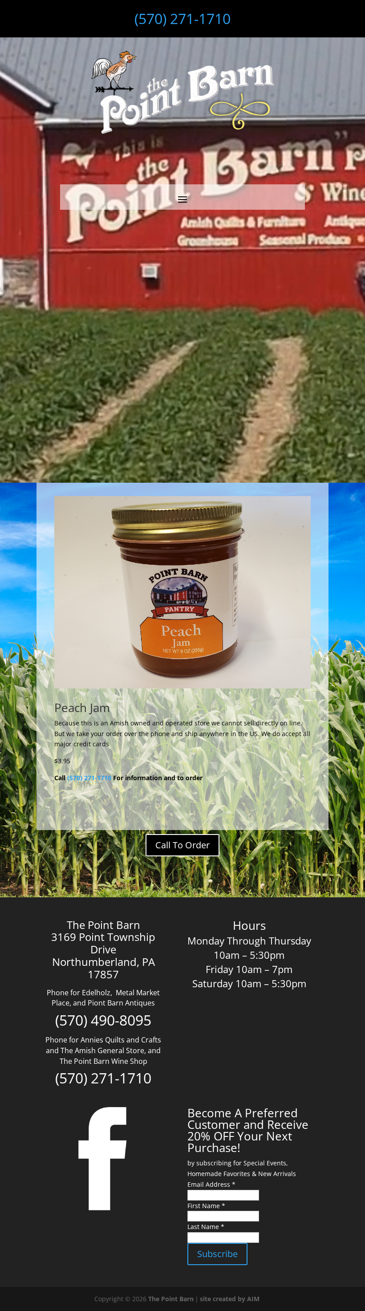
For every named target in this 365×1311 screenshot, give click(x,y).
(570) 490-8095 (103, 1020)
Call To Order (182, 845)
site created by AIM (230, 1299)
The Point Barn (171, 1299)
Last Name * (205, 1226)
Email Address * (211, 1184)
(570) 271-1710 (182, 18)
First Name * (206, 1205)
